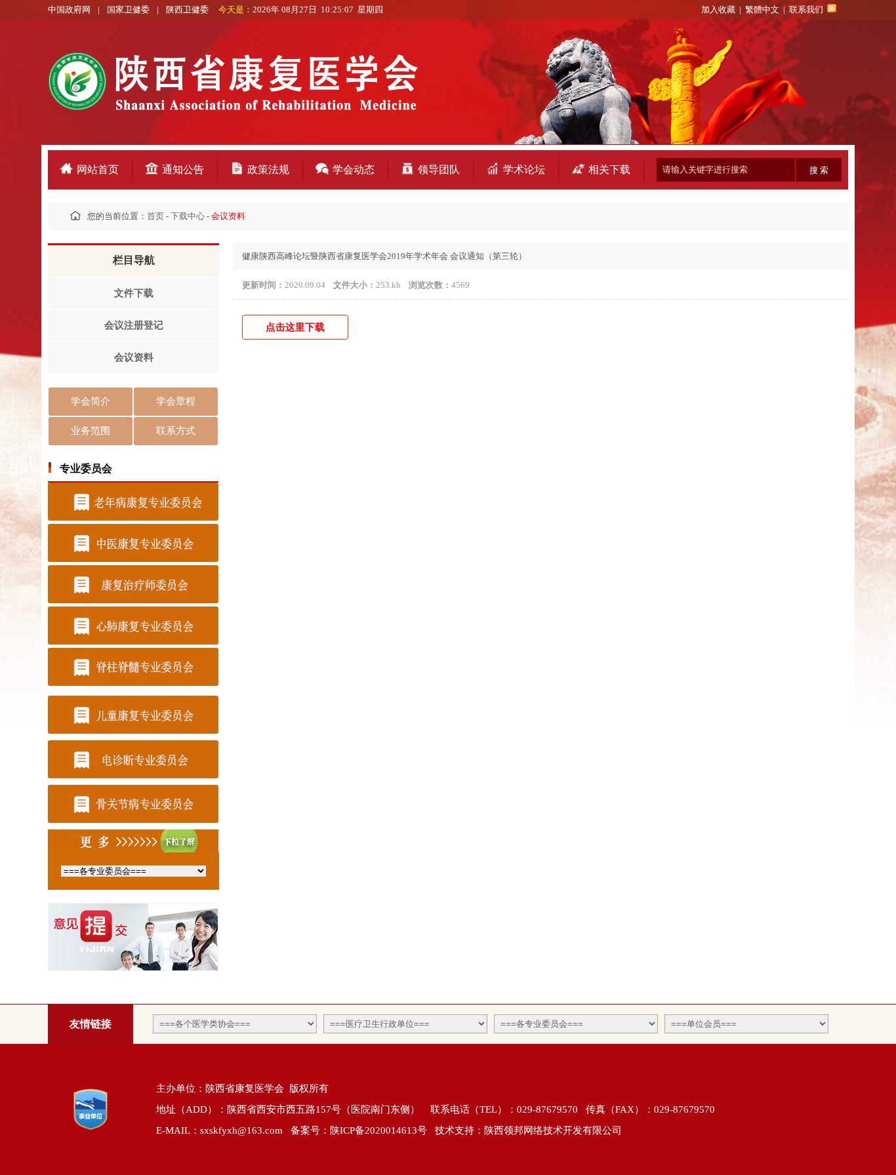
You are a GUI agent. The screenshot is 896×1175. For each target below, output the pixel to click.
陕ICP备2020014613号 (378, 1130)
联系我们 (806, 9)
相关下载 (609, 169)
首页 (155, 216)
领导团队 (439, 169)
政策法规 (268, 169)
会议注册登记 (133, 325)
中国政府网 (70, 9)
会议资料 (133, 357)
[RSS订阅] (831, 9)
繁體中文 (762, 9)
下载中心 (188, 216)
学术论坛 (524, 169)
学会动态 (354, 169)
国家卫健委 (128, 9)
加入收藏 (718, 9)
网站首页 (98, 169)
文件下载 (133, 293)
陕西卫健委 (188, 9)
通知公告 (183, 169)
